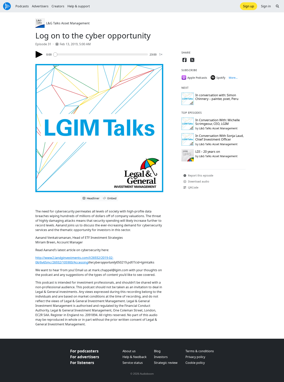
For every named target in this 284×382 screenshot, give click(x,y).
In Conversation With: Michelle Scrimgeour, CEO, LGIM (217, 122)
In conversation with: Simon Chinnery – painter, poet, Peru (216, 97)
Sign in (266, 6)
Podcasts (22, 6)
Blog (157, 351)
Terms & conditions (199, 351)
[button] (277, 6)
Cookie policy (195, 363)
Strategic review (166, 363)
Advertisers (40, 6)
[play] (39, 54)
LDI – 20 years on (207, 151)
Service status (132, 363)
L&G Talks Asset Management (68, 23)
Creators (58, 6)
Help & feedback (134, 357)
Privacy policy (195, 357)
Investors (161, 357)
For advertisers (84, 356)
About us (129, 351)
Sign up (248, 6)
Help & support (78, 6)
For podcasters (84, 351)
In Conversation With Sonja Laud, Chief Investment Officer (219, 138)
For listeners (82, 362)
